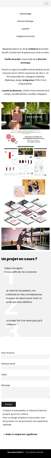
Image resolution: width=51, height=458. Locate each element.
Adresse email (8, 363)
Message (5, 385)
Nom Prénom (7, 352)
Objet (4, 374)
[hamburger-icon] (46, 4)
